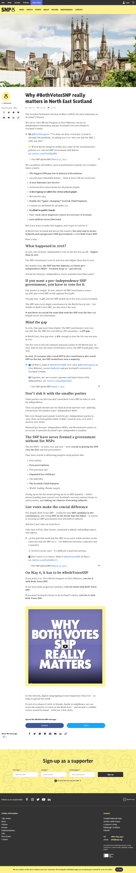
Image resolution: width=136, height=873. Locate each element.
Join (2, 2)
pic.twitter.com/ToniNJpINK (42, 153)
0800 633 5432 (117, 836)
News (21, 9)
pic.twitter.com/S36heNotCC (43, 560)
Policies (26, 2)
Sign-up (110, 774)
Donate (17, 2)
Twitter (86, 725)
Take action (6, 818)
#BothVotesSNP (58, 365)
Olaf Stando (7, 103)
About (46, 9)
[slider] (65, 684)
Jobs (3, 833)
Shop (9, 2)
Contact (79, 9)
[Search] (133, 2)
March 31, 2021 (59, 159)
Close (120, 869)
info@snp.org (116, 839)
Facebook (44, 725)
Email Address (74, 770)
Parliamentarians (8, 830)
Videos (29, 9)
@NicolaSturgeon (40, 134)
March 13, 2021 (59, 566)
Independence (67, 9)
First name (17, 770)
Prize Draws (6, 836)
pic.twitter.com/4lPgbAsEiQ (57, 381)
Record (55, 9)
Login (127, 2)
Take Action (36, 2)
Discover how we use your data (67, 780)
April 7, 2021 (58, 386)
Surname (44, 770)
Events (38, 9)
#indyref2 (55, 368)
